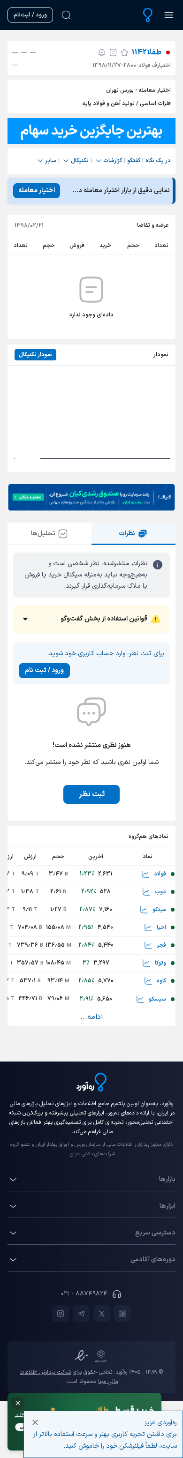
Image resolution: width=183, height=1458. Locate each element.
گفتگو (133, 161)
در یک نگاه (158, 161)
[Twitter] (101, 1313)
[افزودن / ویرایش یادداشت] (113, 52)
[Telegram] (81, 1313)
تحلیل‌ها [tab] (43, 533)
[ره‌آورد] (147, 15)
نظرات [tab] (127, 533)
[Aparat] (122, 1313)
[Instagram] (60, 1313)
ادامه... (91, 1017)
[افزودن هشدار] (102, 52)
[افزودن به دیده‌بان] (124, 52)
